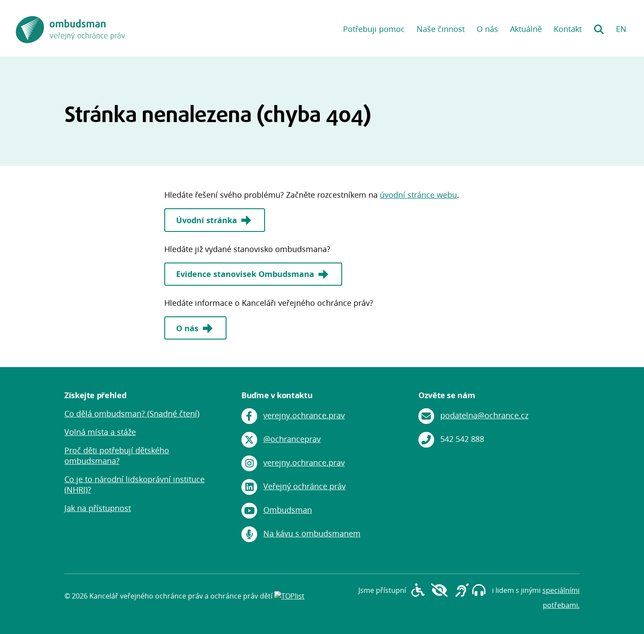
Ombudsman (287, 509)
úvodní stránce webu (418, 194)
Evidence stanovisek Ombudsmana (246, 274)
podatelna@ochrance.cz (484, 415)
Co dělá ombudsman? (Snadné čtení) (131, 413)
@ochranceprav (292, 439)
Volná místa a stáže (100, 432)
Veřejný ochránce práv (304, 486)
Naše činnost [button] (441, 29)
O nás (487, 29)
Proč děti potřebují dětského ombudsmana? (116, 455)
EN (621, 29)
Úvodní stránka (207, 220)
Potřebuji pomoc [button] (374, 29)
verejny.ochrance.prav (304, 415)
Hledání (599, 26)
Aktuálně (526, 29)
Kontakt (568, 29)
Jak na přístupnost (97, 508)
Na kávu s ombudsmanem (312, 533)
